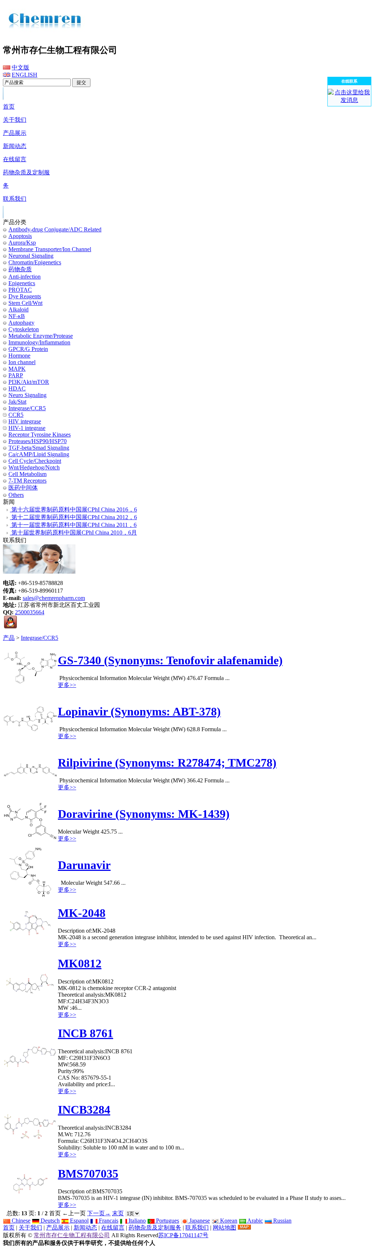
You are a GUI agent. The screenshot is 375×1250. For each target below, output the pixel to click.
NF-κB (16, 316)
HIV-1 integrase (26, 428)
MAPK (17, 369)
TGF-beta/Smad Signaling (38, 448)
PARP (15, 375)
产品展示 (58, 1227)
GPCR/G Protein (28, 349)
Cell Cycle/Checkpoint (34, 461)
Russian (282, 1220)
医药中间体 (23, 487)
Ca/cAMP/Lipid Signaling (38, 454)
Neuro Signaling (27, 395)
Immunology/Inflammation (39, 342)
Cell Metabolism (27, 474)
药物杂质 (20, 269)
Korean (228, 1220)
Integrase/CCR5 (39, 638)
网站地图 (224, 1227)
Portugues (167, 1220)
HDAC (17, 388)
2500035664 (29, 612)
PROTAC (20, 290)
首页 (9, 1227)
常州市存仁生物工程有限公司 (72, 1235)
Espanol (78, 1220)
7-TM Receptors (27, 480)
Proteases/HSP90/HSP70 (37, 441)
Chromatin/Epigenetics (34, 262)
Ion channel (22, 362)
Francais (107, 1220)
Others (16, 495)
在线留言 (113, 1227)
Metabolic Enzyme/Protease (40, 336)
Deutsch (49, 1220)
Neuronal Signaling (30, 256)
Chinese (20, 1220)
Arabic (254, 1220)
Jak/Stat (17, 402)
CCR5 (15, 415)
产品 (9, 638)
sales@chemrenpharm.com (54, 598)
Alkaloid (18, 309)
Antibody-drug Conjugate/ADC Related (54, 229)
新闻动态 (85, 1227)
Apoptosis (20, 236)
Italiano (136, 1220)
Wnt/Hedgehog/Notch (34, 467)
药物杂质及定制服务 (155, 1227)
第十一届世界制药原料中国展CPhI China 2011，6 (73, 525)
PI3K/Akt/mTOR (28, 382)
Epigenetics (21, 283)
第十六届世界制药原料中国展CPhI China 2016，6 (73, 509)
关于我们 (30, 1227)
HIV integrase (24, 421)
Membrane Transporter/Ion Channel (49, 249)
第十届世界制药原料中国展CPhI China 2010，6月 (73, 532)
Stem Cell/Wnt (25, 303)
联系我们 (197, 1227)
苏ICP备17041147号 (183, 1235)
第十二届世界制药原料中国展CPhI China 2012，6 (73, 517)
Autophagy (21, 323)
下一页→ (99, 1213)
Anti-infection (24, 276)
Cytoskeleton (23, 329)
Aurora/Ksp (22, 242)
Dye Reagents (24, 296)
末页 (118, 1213)
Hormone (19, 355)
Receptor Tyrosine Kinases (39, 434)
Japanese (199, 1220)
